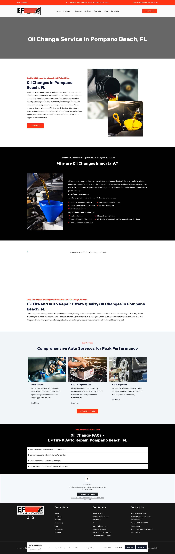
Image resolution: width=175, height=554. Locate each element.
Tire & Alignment (119, 385)
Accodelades (153, 548)
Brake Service (37, 385)
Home (58, 11)
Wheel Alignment (99, 529)
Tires (94, 523)
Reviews (88, 11)
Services (67, 11)
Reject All (130, 547)
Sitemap (58, 532)
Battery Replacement (81, 385)
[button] (71, 11)
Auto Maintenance (100, 526)
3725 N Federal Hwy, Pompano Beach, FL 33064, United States (87, 2)
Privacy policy (107, 547)
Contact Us (115, 11)
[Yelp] (33, 517)
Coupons (78, 11)
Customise (118, 547)
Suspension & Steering (102, 532)
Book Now (150, 11)
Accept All (141, 547)
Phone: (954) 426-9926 (139, 523)
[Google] (28, 517)
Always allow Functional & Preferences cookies (87, 498)
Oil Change (97, 520)
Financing (97, 11)
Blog (106, 11)
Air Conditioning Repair (102, 536)
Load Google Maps (87, 494)
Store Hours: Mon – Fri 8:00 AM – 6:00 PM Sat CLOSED (142, 529)
